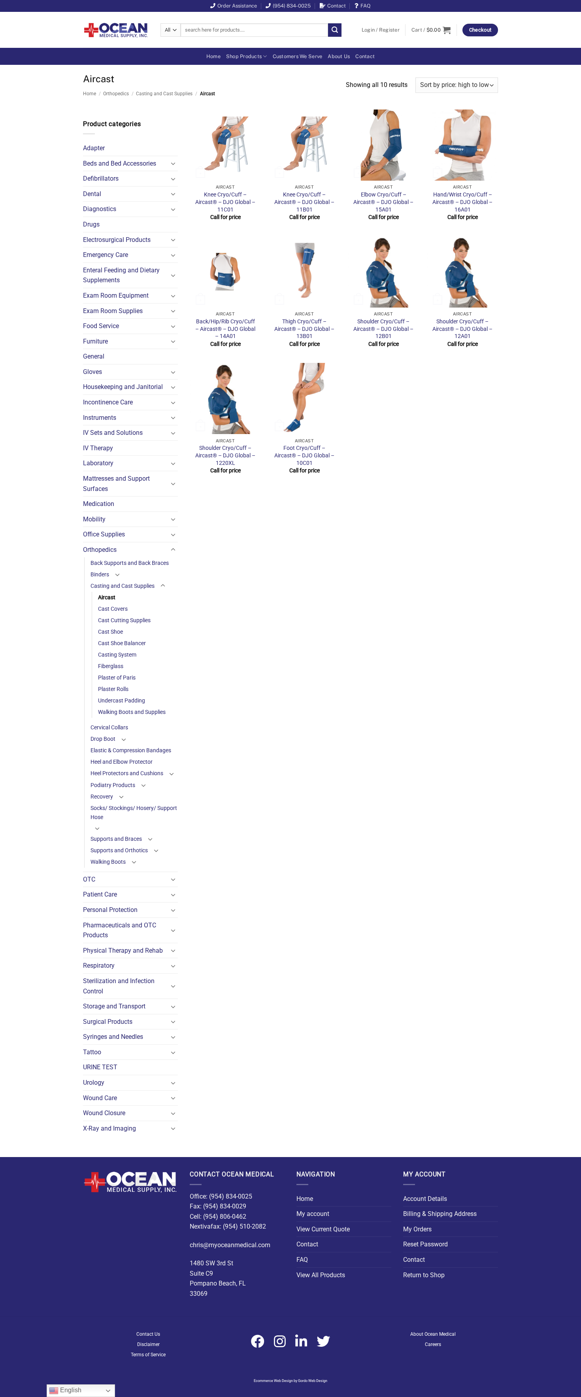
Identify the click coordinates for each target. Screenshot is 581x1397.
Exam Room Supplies (113, 311)
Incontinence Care (108, 402)
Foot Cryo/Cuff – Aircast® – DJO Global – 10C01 (304, 455)
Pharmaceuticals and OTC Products (119, 930)
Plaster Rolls (113, 689)
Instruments (99, 417)
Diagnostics (99, 209)
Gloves (92, 372)
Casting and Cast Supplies (164, 93)
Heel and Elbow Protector (122, 762)
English (69, 1390)
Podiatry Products (113, 785)
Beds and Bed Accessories (119, 163)
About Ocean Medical (433, 1334)
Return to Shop (424, 1275)
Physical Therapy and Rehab (123, 950)
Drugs (91, 224)
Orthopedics (116, 93)
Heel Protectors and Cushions (127, 773)
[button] (381, 30)
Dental (92, 194)
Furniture (95, 341)
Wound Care (100, 1098)
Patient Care (100, 894)
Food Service (101, 326)
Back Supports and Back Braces (130, 563)
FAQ (365, 6)
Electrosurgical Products (117, 240)
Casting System (117, 654)
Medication (98, 504)
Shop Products (244, 56)
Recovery (102, 796)
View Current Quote (323, 1229)
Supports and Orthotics (119, 850)
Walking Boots (108, 862)
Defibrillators (101, 178)
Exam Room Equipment (116, 295)
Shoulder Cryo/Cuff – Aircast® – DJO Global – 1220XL (225, 455)
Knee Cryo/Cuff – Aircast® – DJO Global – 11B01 (304, 202)
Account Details (425, 1199)
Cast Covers (113, 609)
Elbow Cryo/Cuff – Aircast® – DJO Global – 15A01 (383, 202)
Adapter (94, 148)
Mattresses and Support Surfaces (116, 484)
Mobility (94, 519)
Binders (100, 574)
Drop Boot (103, 739)
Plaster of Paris (117, 677)
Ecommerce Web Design (273, 1381)
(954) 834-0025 (292, 6)
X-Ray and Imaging (109, 1128)
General (93, 356)
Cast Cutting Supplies (124, 620)
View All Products (320, 1275)
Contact (336, 6)
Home (213, 56)
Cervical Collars (109, 727)
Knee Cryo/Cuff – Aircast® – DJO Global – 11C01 (225, 202)
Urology (93, 1082)
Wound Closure (104, 1113)
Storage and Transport (114, 1006)
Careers (433, 1344)
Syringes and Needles (113, 1036)
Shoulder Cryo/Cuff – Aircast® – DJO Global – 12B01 (383, 329)
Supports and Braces (116, 839)
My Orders (417, 1229)
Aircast (106, 597)
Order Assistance (237, 6)
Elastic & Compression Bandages (131, 750)
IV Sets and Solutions (113, 432)
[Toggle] (173, 163)
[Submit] (334, 30)
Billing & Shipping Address (440, 1214)
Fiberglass (110, 666)
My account (312, 1214)
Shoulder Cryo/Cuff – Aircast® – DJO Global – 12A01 (462, 329)
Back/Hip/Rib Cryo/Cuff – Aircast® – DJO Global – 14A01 (225, 329)
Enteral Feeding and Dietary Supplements (121, 275)
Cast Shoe (110, 632)
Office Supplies (104, 534)
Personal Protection (110, 910)
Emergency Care (105, 255)
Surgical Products (107, 1021)
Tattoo (92, 1052)
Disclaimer (148, 1344)
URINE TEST (100, 1067)
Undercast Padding (121, 700)
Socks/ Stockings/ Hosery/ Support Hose (134, 813)
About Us (339, 56)
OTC (89, 879)
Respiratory (99, 965)
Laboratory (98, 463)
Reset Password (425, 1244)
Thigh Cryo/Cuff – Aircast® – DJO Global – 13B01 (304, 329)
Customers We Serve (298, 56)
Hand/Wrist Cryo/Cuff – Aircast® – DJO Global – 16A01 (462, 202)
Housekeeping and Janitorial (123, 387)
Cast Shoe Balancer (122, 643)
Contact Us (148, 1334)
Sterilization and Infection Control (119, 986)
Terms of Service (148, 1354)
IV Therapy (98, 448)
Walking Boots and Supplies (132, 712)
